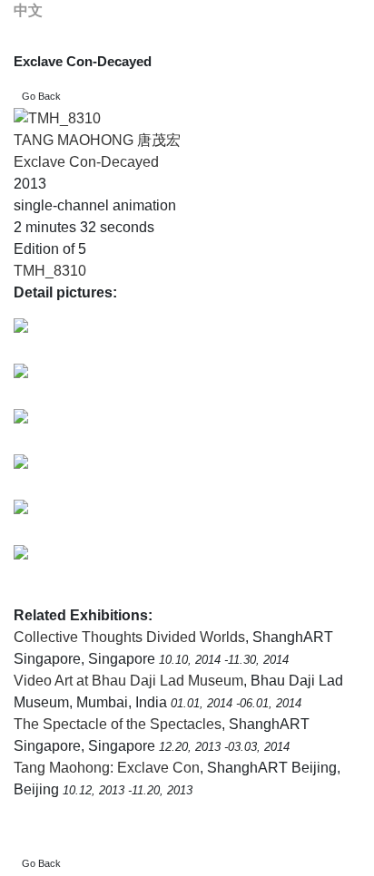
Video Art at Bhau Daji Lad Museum (128, 680)
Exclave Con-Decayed (86, 162)
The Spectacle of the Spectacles (117, 724)
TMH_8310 (50, 270)
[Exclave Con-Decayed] (57, 118)
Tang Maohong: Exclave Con (107, 767)
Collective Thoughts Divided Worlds (129, 637)
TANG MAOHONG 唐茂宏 (97, 140)
